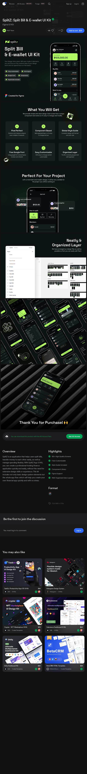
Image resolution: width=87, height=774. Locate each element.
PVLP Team (10, 30)
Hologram (53, 591)
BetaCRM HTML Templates (55, 666)
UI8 (9, 591)
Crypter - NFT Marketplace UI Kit (15, 627)
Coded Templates (17, 630)
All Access (24, 4)
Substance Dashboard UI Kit (56, 627)
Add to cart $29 (75, 30)
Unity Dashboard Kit (11, 666)
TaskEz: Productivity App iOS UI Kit (16, 588)
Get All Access (74, 436)
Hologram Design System (55, 588)
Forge (39, 4)
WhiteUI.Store (54, 669)
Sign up (68, 4)
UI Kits (14, 591)
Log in (76, 4)
